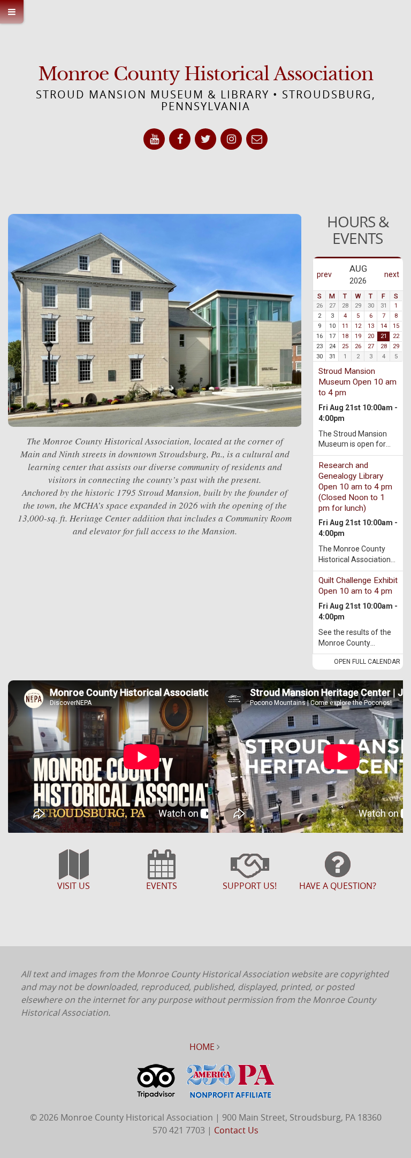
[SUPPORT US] (250, 869)
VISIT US (73, 886)
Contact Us (236, 1130)
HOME (202, 1047)
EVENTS (161, 886)
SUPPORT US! (250, 886)
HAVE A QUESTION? (337, 886)
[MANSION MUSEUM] (73, 869)
